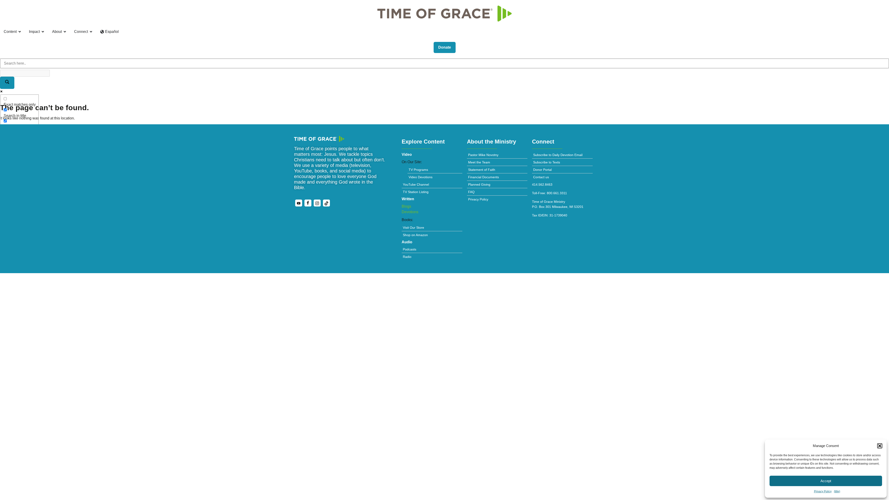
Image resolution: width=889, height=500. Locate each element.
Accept (825, 481)
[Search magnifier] (7, 83)
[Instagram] (317, 203)
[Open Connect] (91, 31)
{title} (837, 491)
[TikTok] (326, 203)
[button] (879, 446)
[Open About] (65, 31)
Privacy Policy (823, 491)
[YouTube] (298, 203)
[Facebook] (307, 203)
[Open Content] (20, 31)
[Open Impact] (43, 31)
